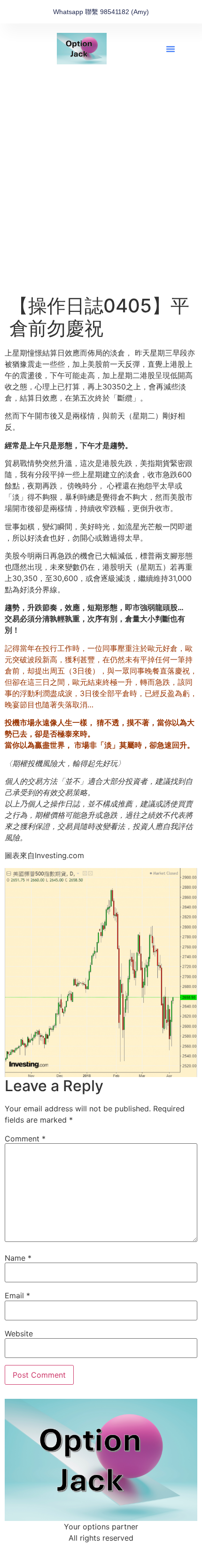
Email (17, 1295)
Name (18, 1258)
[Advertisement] (101, 189)
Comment (25, 1138)
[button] (170, 49)
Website (19, 1333)
